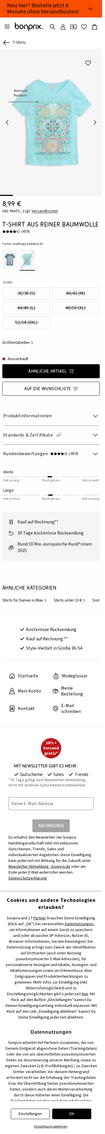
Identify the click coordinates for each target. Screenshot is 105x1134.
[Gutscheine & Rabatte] (73, 27)
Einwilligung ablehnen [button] (50, 1126)
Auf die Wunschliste (47, 384)
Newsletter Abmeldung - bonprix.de (39, 862)
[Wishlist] (84, 27)
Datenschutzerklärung (27, 874)
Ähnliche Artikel (47, 367)
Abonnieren (51, 821)
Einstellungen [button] (30, 1114)
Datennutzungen (79, 924)
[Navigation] (7, 26)
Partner (39, 918)
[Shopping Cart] (94, 27)
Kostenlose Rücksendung (51, 625)
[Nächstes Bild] (95, 120)
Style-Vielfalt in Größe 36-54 (54, 644)
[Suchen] (52, 27)
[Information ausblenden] (90, 8)
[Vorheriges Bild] (7, 120)
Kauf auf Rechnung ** (47, 635)
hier (85, 994)
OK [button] (71, 1114)
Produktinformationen (27, 412)
